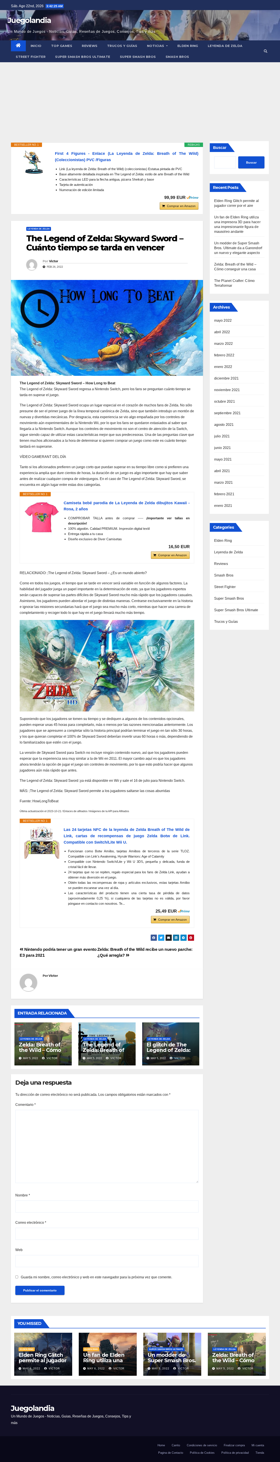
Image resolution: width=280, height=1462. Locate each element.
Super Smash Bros (138, 57)
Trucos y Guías (122, 46)
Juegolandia (29, 20)
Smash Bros (177, 57)
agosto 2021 (224, 424)
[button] (265, 51)
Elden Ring (187, 46)
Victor (53, 261)
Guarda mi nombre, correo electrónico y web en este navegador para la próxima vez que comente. (96, 1277)
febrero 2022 (224, 355)
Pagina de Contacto (170, 1452)
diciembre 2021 (226, 378)
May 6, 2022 (31, 1368)
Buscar (219, 147)
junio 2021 (222, 448)
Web (19, 1250)
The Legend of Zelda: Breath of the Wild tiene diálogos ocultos (104, 1052)
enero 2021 (223, 505)
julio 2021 (222, 436)
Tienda (260, 1452)
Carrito (176, 1445)
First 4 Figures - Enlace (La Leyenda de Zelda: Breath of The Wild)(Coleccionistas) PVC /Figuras (126, 156)
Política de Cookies (202, 1452)
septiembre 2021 (227, 413)
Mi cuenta (258, 1445)
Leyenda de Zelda (225, 46)
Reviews (90, 46)
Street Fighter (31, 57)
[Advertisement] (140, 95)
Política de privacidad (235, 1452)
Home (161, 1445)
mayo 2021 (223, 459)
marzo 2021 (223, 482)
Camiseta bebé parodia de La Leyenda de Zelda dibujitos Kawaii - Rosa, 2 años (127, 506)
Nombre (22, 1195)
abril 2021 (222, 471)
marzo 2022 (223, 343)
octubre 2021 (224, 401)
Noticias (156, 46)
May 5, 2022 (160, 1368)
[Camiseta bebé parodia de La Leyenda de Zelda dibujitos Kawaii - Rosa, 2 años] (41, 517)
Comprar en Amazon (181, 206)
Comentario (25, 1104)
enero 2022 (223, 367)
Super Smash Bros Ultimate (82, 57)
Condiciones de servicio (202, 1445)
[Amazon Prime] (192, 197)
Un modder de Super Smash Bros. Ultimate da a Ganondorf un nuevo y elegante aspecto (238, 248)
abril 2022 (222, 332)
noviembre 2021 (227, 390)
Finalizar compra (234, 1445)
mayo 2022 (223, 320)
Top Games (61, 46)
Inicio (36, 46)
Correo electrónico (30, 1222)
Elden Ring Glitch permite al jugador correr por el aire (42, 1360)
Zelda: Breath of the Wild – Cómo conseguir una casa (40, 1052)
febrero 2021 (224, 494)
